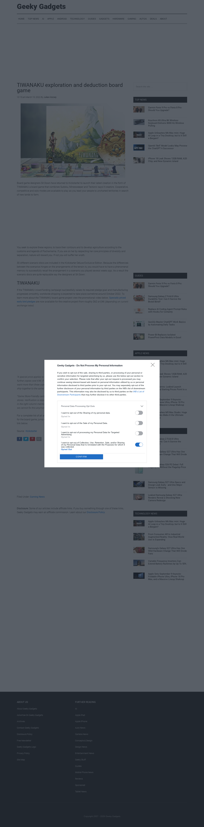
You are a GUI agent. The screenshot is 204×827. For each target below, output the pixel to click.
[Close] (154, 366)
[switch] (139, 413)
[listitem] (102, 406)
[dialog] (102, 413)
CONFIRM (81, 457)
